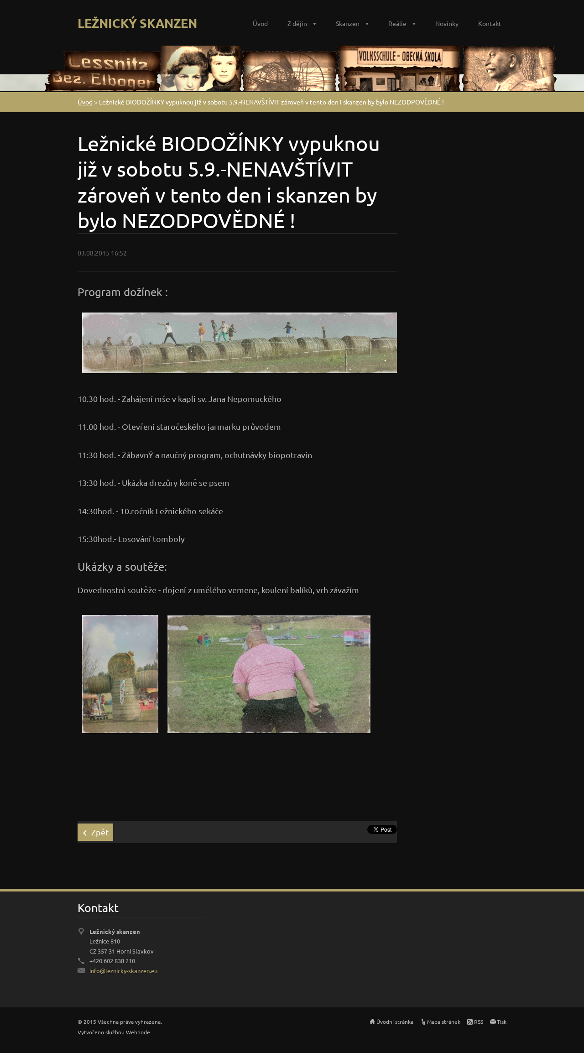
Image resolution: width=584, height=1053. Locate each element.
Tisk (501, 1021)
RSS (478, 1021)
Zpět (100, 832)
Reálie (397, 23)
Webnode (138, 1032)
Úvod (260, 23)
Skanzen (348, 23)
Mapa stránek (443, 1021)
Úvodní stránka (394, 1021)
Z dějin (297, 23)
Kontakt (489, 23)
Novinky (447, 23)
